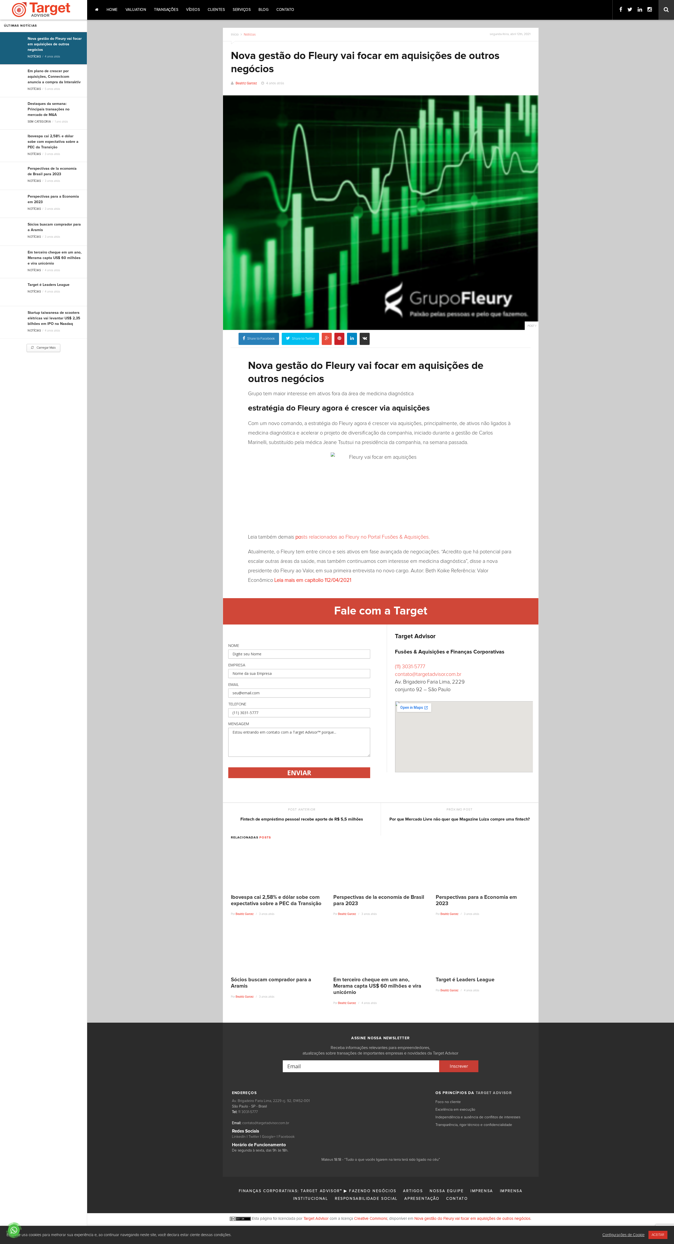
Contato (285, 10)
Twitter (254, 1137)
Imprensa (481, 1191)
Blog (264, 10)
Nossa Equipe (447, 1191)
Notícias (34, 56)
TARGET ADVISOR (494, 1093)
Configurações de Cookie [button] (623, 1235)
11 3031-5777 (248, 1112)
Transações (166, 10)
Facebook (287, 1137)
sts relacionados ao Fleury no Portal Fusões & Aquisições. (362, 537)
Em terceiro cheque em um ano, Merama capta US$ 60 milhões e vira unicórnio (55, 258)
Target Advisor (316, 1219)
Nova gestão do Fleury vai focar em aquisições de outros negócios (55, 44)
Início (235, 34)
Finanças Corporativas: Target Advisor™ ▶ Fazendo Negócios (318, 1191)
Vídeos (193, 10)
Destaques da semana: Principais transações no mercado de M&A (49, 109)
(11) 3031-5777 (410, 666)
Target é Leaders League (49, 285)
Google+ (269, 1137)
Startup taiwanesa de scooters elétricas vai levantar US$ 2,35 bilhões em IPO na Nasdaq (54, 318)
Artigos (413, 1191)
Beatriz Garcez (246, 83)
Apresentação (421, 1199)
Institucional (310, 1199)
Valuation (136, 10)
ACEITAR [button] (658, 1235)
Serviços (242, 10)
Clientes (216, 10)
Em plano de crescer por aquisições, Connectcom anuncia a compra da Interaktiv (54, 76)
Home (112, 10)
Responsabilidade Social (366, 1199)
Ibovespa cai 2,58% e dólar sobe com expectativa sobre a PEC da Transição (53, 141)
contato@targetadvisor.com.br (428, 674)
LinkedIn (239, 1137)
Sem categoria (39, 121)
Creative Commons (370, 1219)
